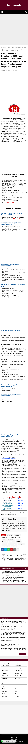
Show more (23, 654)
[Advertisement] (14, 29)
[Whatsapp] (8, 549)
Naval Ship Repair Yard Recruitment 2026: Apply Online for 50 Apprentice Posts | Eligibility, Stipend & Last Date (14, 582)
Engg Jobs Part (5, 665)
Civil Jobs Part (18, 663)
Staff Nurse (4, 691)
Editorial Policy (10, 738)
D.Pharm (17, 696)
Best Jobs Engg (5, 663)
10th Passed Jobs (19, 675)
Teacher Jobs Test (6, 668)
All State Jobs (18, 678)
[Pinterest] (11, 549)
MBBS (3, 688)
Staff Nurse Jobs (5, 546)
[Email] (14, 549)
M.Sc (3, 681)
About (12, 736)
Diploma (4, 686)
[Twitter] (5, 549)
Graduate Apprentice (20, 693)
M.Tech (16, 681)
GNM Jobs (12, 541)
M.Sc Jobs (4, 544)
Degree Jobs (4, 541)
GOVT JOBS (18, 541)
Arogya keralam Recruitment (8, 539)
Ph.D (3, 699)
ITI (15, 683)
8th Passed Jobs (18, 668)
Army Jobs (4, 673)
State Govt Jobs (5, 678)
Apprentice (4, 696)
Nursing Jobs (21, 544)
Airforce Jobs (5, 670)
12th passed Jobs (6, 675)
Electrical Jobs (18, 673)
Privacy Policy (14, 739)
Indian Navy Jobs (19, 670)
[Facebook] (2, 549)
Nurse (16, 688)
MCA (3, 683)
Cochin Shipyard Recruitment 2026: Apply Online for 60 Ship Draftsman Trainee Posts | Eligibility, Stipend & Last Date (13, 572)
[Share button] (18, 549)
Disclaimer (18, 738)
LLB (16, 691)
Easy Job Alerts (14, 5)
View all (24, 568)
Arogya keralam (5, 537)
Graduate (4, 693)
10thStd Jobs (9, 535)
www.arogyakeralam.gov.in (9, 458)
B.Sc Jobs (18, 539)
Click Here (20, 499)
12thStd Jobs (17, 535)
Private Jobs (18, 665)
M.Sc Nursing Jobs (12, 544)
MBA (16, 686)
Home (2, 47)
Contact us (19, 736)
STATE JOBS (7, 47)
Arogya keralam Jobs (15, 537)
